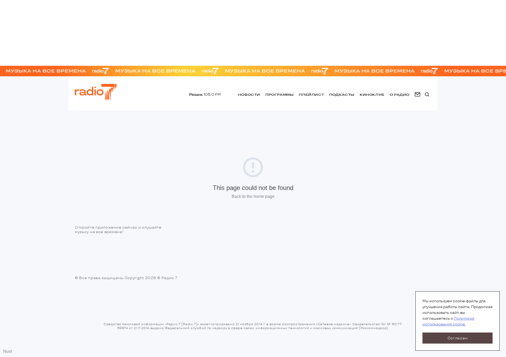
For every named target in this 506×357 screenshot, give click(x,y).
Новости (249, 94)
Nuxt (7, 351)
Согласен (457, 338)
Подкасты (341, 94)
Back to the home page (253, 196)
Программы (279, 94)
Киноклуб (372, 94)
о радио (400, 94)
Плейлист (311, 94)
